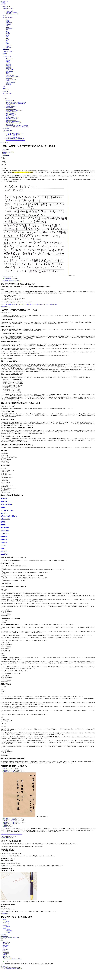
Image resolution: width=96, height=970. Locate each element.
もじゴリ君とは (6, 6)
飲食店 (7, 61)
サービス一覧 (6, 15)
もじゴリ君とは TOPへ (8, 8)
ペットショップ (9, 68)
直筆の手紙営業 (9, 124)
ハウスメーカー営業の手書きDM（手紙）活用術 (17, 127)
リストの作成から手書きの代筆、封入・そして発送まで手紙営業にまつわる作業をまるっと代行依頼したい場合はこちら (29, 304)
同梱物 (7, 43)
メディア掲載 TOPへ (8, 130)
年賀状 (7, 21)
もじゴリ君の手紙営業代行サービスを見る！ (11, 280)
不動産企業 (8, 84)
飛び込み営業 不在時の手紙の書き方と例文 (16, 102)
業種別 (4, 153)
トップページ (6, 149)
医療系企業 (8, 64)
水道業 (4, 928)
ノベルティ (8, 44)
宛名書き (8, 20)
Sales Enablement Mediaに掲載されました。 (15, 140)
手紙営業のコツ (9, 107)
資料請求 (3, 2)
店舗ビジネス (9, 78)
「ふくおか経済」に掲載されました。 (15, 133)
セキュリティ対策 (7, 957)
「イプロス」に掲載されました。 (13, 137)
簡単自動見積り (4, 936)
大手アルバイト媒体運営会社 (12, 76)
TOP (2, 940)
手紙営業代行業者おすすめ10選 (13, 121)
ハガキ (7, 27)
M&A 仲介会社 (9, 58)
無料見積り (3, 3)
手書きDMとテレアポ (11, 120)
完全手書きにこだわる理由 (12, 12)
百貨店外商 (8, 83)
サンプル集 (5, 91)
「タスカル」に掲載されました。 (13, 135)
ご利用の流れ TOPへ (8, 51)
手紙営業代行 (9, 22)
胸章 (7, 36)
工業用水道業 (9, 930)
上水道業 (8, 929)
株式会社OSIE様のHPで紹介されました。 (15, 138)
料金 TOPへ (6, 88)
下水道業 (8, 932)
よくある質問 (6, 953)
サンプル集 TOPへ (7, 93)
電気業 (4, 919)
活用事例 (5, 53)
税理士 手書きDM (10, 113)
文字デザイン (9, 47)
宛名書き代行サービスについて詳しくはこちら (11, 834)
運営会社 (5, 954)
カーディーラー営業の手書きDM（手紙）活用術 (17, 125)
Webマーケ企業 (9, 69)
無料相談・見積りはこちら (7, 837)
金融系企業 (8, 67)
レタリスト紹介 (9, 11)
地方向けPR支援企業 (10, 82)
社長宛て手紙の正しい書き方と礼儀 (14, 110)
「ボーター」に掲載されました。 (13, 134)
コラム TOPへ (6, 98)
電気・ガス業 (6, 155)
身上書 (7, 35)
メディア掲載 (6, 128)
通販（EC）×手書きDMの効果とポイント (15, 103)
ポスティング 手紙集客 (11, 109)
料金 (4, 86)
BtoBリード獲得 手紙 (11, 114)
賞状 (7, 31)
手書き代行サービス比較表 (12, 13)
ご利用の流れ (6, 49)
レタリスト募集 (6, 956)
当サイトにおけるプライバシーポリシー (12, 958)
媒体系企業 (8, 65)
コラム (4, 96)
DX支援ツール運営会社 (11, 79)
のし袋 (7, 39)
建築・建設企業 (9, 71)
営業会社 (8, 72)
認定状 (7, 32)
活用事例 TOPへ (7, 56)
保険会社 (8, 80)
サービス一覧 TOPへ (8, 17)
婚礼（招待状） (9, 28)
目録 (7, 38)
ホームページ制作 (11, 968)
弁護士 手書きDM (10, 104)
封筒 (7, 25)
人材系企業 (8, 60)
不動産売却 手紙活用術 (11, 111)
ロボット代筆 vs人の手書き (12, 117)
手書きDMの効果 (10, 116)
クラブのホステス (10, 75)
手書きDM (8, 24)
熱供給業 (5, 925)
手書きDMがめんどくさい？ (12, 118)
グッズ (7, 46)
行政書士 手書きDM (10, 100)
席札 (7, 29)
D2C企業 (8, 62)
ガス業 (4, 922)
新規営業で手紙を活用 (11, 106)
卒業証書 (8, 33)
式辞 (7, 40)
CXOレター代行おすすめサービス (14, 122)
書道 (7, 42)
